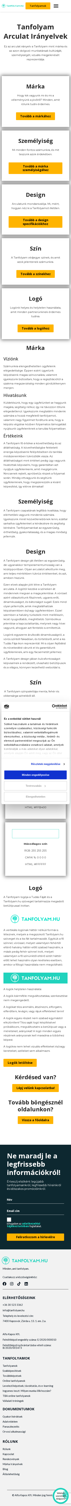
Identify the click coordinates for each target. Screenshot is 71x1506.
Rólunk (7, 1449)
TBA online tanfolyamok (16, 1395)
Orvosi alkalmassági (14, 1431)
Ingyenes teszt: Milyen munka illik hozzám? (27, 1390)
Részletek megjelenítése (45, 764)
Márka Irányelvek (13, 1464)
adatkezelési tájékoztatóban (23, 1225)
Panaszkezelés (11, 1426)
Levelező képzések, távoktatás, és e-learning (28, 1385)
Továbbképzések (12, 1375)
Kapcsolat (8, 1454)
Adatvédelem (10, 1421)
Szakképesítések (12, 1370)
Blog (5, 1469)
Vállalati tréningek (13, 1400)
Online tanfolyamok (14, 1380)
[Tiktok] (19, 1284)
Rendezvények (11, 1459)
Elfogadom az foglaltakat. (24, 1224)
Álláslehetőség (11, 1474)
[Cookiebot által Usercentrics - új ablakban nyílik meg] (52, 706)
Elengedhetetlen (35, 796)
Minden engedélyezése (35, 774)
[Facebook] (4, 1284)
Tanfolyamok (10, 1365)
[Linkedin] (26, 1284)
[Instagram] (12, 1284)
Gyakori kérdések (12, 1416)
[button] (56, 6)
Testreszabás (34, 785)
